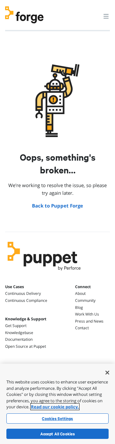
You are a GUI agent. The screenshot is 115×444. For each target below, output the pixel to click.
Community (85, 300)
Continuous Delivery (23, 293)
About (80, 293)
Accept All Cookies (57, 433)
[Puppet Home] (44, 272)
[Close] (107, 373)
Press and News (89, 321)
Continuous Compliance (26, 300)
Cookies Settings (57, 418)
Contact (82, 328)
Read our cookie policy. (55, 407)
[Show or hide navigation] (106, 15)
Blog (79, 307)
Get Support (16, 325)
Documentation (19, 339)
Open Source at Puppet (25, 346)
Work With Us (87, 314)
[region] (57, 404)
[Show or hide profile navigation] (94, 12)
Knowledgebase (19, 332)
